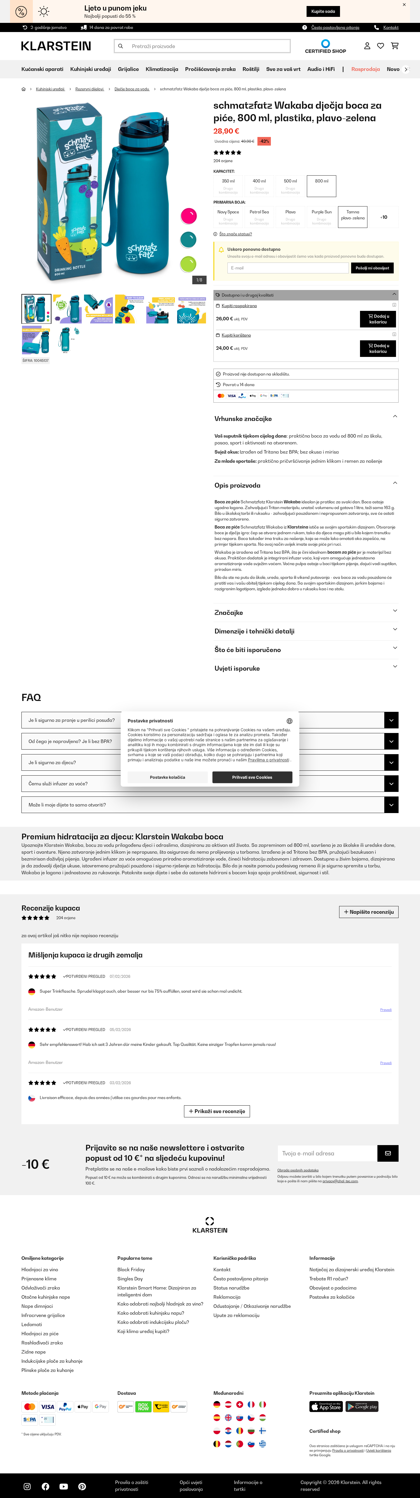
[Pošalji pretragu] (120, 46)
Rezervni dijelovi (89, 89)
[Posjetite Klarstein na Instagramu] (27, 1486)
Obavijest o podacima (333, 1288)
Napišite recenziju (371, 912)
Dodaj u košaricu (379, 319)
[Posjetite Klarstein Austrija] (228, 1404)
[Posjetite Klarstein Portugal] (239, 1444)
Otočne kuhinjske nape (45, 1297)
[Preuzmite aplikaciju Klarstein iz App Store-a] (326, 1406)
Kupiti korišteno (236, 335)
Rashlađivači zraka (42, 1343)
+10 (383, 217)
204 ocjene (223, 160)
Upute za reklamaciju (236, 1315)
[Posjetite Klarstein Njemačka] (216, 1404)
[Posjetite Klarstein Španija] (216, 1417)
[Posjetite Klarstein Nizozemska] (228, 1444)
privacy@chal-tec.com (340, 1181)
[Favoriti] (380, 46)
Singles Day (130, 1279)
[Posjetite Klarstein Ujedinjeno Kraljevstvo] (228, 1417)
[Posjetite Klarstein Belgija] (216, 1444)
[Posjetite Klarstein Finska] (262, 1430)
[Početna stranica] (28, 89)
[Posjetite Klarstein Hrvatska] (228, 1430)
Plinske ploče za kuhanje (47, 1370)
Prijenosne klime (39, 1279)
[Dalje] (405, 69)
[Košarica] (395, 46)
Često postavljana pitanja (335, 27)
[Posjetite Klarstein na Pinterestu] (82, 1486)
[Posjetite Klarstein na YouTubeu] (63, 1486)
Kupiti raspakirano (239, 305)
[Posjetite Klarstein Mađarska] (262, 1417)
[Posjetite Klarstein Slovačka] (239, 1417)
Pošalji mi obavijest (372, 268)
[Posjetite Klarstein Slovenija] (251, 1444)
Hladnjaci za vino (39, 1269)
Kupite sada (323, 11)
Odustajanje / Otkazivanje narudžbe (252, 1306)
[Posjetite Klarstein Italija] (262, 1404)
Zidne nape (33, 1352)
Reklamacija (227, 1297)
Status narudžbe (231, 1288)
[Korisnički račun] (367, 46)
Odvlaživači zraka (40, 1288)
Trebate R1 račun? (328, 1279)
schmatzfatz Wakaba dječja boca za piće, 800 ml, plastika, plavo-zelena (223, 89)
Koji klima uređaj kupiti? (143, 1331)
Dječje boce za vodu (132, 89)
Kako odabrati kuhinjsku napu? (150, 1313)
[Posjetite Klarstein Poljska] (216, 1430)
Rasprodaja (365, 69)
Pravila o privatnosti (348, 1451)
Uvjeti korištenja (378, 1451)
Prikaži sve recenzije (219, 1111)
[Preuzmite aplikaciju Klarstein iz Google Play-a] (362, 1406)
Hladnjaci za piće (40, 1333)
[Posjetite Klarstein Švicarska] (239, 1404)
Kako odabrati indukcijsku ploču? (153, 1322)
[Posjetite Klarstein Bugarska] (251, 1430)
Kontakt (391, 27)
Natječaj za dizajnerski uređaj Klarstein (351, 1269)
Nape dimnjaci (37, 1306)
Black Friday (131, 1269)
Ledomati (31, 1324)
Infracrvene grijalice (43, 1315)
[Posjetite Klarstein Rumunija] (239, 1430)
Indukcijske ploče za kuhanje (52, 1361)
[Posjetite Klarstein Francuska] (251, 1404)
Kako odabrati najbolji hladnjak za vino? (160, 1304)
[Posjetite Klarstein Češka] (251, 1417)
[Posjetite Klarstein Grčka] (262, 1444)
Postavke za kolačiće (332, 1297)
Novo (393, 69)
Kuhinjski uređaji (50, 89)
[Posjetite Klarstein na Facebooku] (45, 1486)
